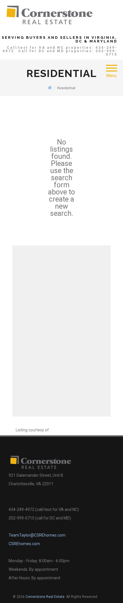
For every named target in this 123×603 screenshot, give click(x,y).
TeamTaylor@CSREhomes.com (37, 535)
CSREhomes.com (24, 543)
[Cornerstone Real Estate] (49, 14)
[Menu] (111, 64)
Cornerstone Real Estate (44, 597)
